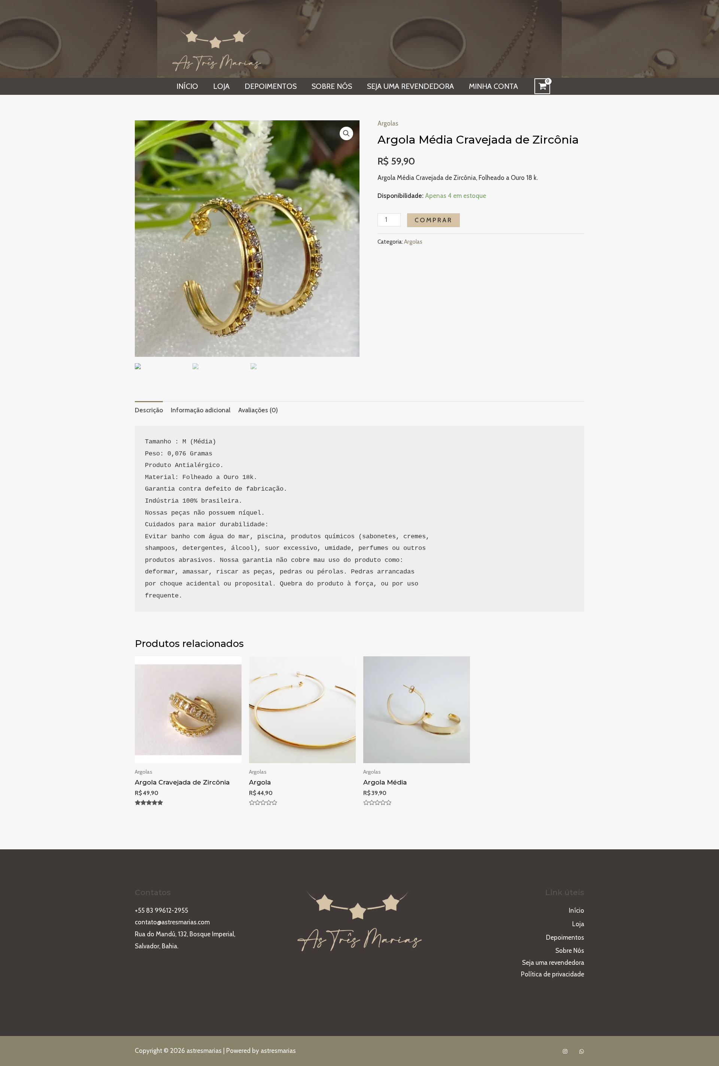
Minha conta (493, 86)
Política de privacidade (552, 974)
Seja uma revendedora (410, 86)
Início (187, 86)
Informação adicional (200, 410)
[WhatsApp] (581, 1051)
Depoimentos (271, 86)
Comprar (433, 220)
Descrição (149, 410)
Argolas (387, 123)
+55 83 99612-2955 (161, 910)
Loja (221, 86)
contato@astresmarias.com (172, 922)
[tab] (149, 410)
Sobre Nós (332, 86)
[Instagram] (565, 1051)
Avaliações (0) (258, 410)
